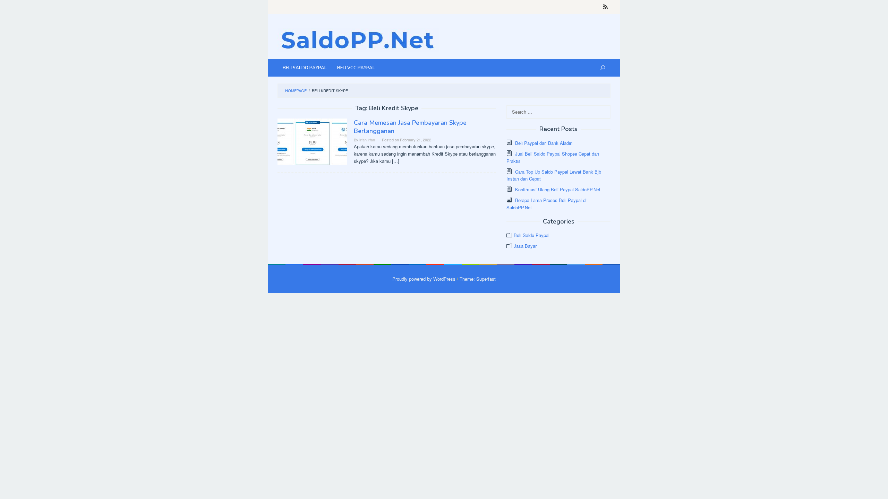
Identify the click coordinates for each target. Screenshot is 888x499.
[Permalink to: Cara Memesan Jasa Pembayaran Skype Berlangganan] (312, 141)
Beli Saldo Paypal (531, 235)
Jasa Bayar (525, 246)
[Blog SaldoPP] (358, 39)
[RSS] (605, 7)
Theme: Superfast (478, 278)
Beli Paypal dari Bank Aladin (543, 143)
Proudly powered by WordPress (423, 278)
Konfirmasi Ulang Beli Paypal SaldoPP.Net (557, 189)
